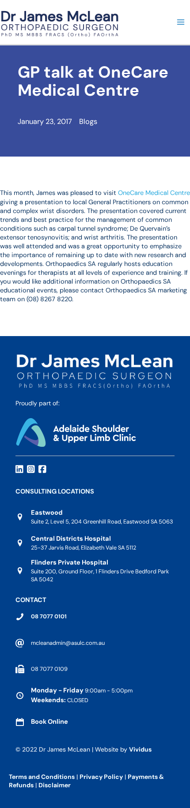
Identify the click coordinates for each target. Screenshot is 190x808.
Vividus (140, 749)
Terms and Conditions (42, 777)
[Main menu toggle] (180, 22)
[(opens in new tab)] (75, 431)
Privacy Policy (101, 777)
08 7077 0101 (49, 616)
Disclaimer (55, 785)
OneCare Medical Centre (154, 193)
